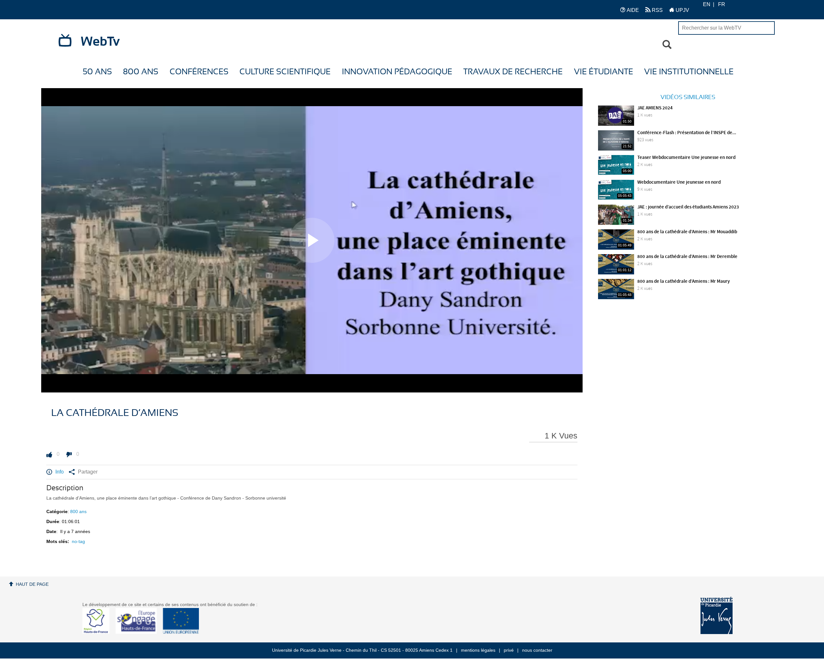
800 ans (140, 72)
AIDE (632, 10)
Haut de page (32, 584)
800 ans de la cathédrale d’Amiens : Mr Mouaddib (687, 232)
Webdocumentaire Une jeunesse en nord (679, 182)
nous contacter (537, 650)
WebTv (100, 41)
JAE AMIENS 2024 (655, 108)
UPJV (681, 10)
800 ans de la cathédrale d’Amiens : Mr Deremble (687, 256)
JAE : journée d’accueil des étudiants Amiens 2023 (688, 207)
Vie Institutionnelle (689, 72)
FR (721, 4)
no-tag (78, 541)
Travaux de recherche (513, 72)
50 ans (97, 72)
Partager (88, 471)
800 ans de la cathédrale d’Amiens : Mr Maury (683, 281)
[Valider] (667, 44)
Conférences (199, 72)
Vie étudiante (603, 72)
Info (59, 471)
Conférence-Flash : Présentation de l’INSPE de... (686, 133)
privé (509, 650)
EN (706, 4)
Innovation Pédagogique (397, 72)
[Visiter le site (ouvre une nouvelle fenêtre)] (98, 632)
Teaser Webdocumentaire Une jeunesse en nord (686, 157)
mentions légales (478, 650)
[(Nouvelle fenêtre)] (716, 615)
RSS (657, 10)
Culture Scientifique (285, 72)
